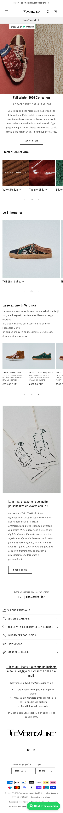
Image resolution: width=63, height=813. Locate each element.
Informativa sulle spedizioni (20, 806)
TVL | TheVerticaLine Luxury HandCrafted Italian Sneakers (35, 793)
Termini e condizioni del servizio (44, 802)
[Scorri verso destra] (38, 199)
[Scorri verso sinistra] (25, 199)
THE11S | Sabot (11, 281)
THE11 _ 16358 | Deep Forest (41, 372)
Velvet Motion (10, 189)
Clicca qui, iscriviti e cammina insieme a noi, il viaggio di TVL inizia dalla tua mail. (31, 671)
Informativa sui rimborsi (18, 802)
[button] (6, 11)
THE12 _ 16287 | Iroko (11, 372)
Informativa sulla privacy (41, 797)
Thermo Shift (36, 189)
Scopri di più (31, 140)
